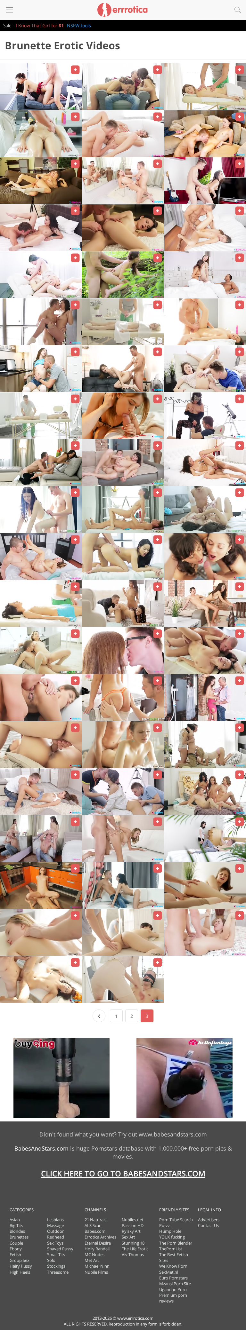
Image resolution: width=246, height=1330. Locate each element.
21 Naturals (95, 1220)
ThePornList (170, 1249)
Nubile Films (96, 1272)
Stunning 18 (133, 1243)
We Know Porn (173, 1266)
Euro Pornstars (173, 1278)
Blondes (17, 1231)
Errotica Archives (100, 1237)
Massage (55, 1225)
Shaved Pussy (60, 1249)
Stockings (56, 1266)
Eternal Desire (98, 1243)
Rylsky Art (131, 1231)
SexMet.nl (168, 1272)
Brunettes (19, 1237)
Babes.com (95, 1231)
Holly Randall (97, 1249)
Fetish (15, 1254)
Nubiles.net (133, 1220)
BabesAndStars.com (41, 1148)
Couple (16, 1243)
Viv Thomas (133, 1254)
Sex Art (128, 1237)
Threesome (58, 1272)
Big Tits (16, 1225)
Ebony (16, 1249)
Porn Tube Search (176, 1220)
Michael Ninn (97, 1266)
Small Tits (56, 1254)
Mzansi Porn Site (175, 1283)
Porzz (164, 1225)
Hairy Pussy (21, 1266)
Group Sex (19, 1260)
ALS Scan (93, 1225)
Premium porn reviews (173, 1298)
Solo (51, 1260)
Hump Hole (170, 1231)
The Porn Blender (175, 1243)
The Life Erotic (135, 1249)
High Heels (20, 1272)
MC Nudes (94, 1254)
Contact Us (208, 1225)
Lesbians (55, 1220)
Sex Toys (55, 1243)
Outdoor (55, 1231)
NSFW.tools (79, 25)
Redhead (55, 1237)
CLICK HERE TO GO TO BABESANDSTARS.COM (123, 1173)
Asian (15, 1220)
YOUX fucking (172, 1237)
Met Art (92, 1260)
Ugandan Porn (173, 1289)
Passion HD (133, 1225)
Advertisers (208, 1220)
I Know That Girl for (40, 25)
